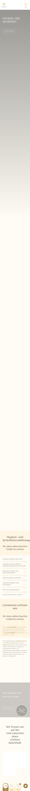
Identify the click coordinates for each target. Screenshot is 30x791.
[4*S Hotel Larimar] (15, 3)
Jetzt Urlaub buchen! (21, 710)
